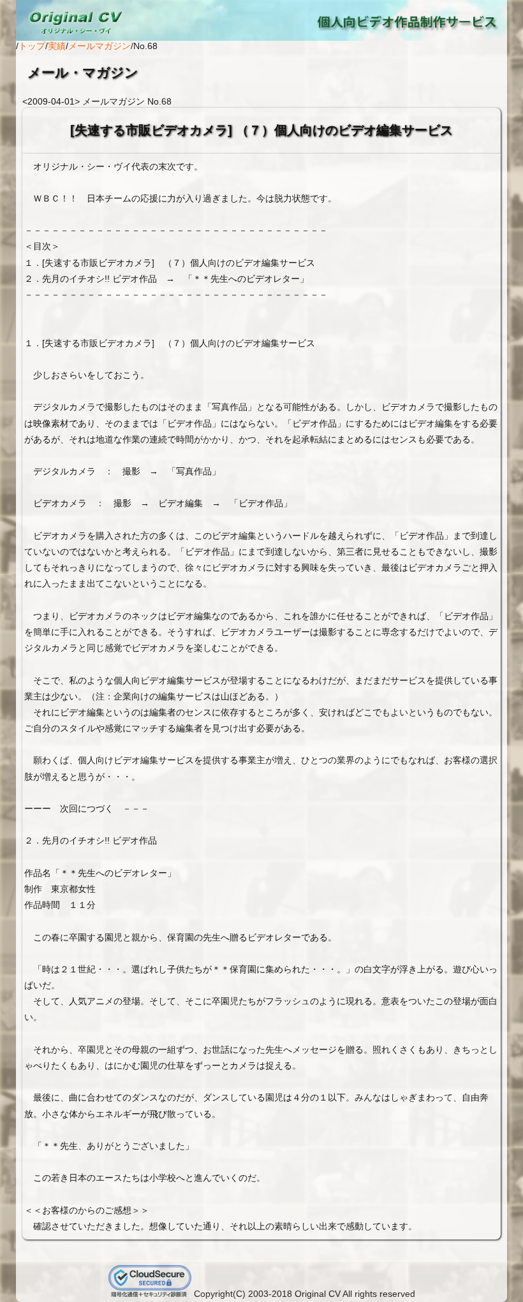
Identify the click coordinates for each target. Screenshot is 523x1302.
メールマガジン (99, 46)
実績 (57, 46)
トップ (31, 46)
